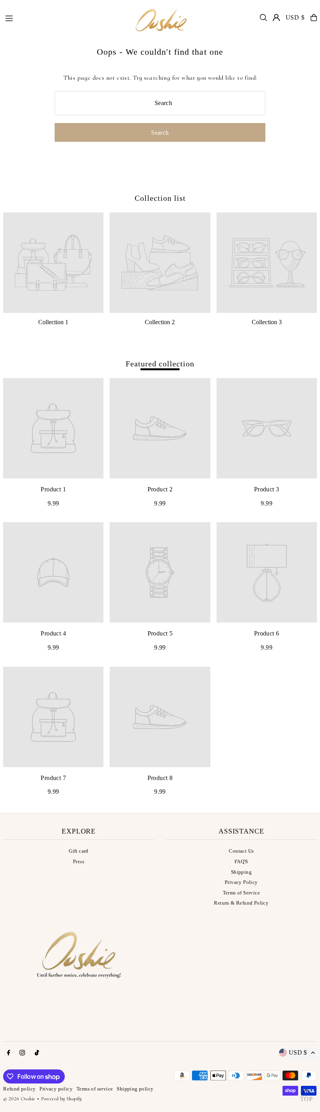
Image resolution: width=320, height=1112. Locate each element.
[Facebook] (8, 1053)
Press (78, 861)
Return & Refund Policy (241, 903)
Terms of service (94, 1089)
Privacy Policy (241, 882)
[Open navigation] (65, 17)
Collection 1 (53, 322)
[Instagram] (22, 1053)
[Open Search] (263, 17)
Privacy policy (56, 1089)
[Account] (276, 17)
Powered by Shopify (61, 1099)
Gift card (79, 851)
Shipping (241, 872)
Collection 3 (267, 322)
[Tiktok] (37, 1053)
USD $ (295, 17)
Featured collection (160, 363)
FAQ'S (241, 861)
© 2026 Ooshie (19, 1099)
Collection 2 (160, 322)
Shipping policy (135, 1089)
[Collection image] (53, 262)
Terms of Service (241, 893)
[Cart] (314, 17)
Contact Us (241, 851)
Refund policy (19, 1089)
